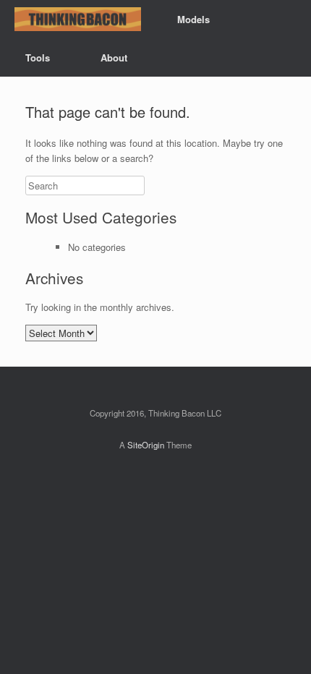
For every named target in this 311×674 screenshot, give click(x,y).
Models (193, 19)
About (114, 57)
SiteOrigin (145, 445)
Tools (37, 57)
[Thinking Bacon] (77, 19)
